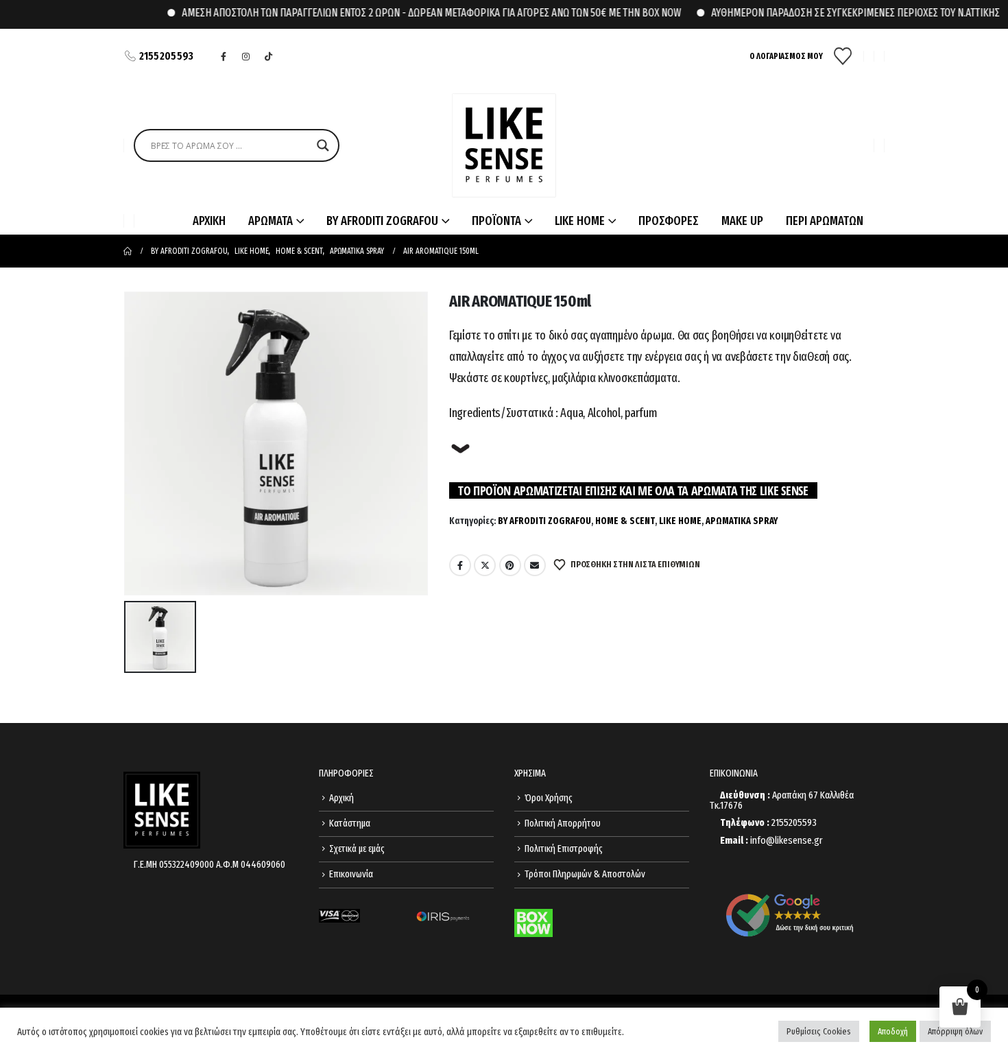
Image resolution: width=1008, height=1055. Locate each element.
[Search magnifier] (323, 145)
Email (535, 565)
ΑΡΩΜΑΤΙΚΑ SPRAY (742, 521)
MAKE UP (742, 220)
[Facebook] (223, 56)
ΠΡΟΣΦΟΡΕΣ (668, 220)
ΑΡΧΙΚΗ (209, 220)
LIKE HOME (680, 521)
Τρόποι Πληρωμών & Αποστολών (585, 874)
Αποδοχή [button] (893, 1031)
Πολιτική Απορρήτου (563, 823)
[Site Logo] (504, 145)
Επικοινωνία (351, 874)
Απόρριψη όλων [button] (955, 1031)
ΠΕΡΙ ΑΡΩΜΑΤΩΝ (824, 220)
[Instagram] (246, 56)
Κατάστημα (349, 823)
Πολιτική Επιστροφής (564, 849)
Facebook (460, 565)
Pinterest (510, 565)
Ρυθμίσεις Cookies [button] (819, 1031)
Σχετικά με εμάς (357, 849)
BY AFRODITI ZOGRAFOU (544, 521)
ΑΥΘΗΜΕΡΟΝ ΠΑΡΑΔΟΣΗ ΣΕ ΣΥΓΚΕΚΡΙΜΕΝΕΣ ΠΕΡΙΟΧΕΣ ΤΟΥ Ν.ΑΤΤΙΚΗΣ (830, 12)
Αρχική (341, 798)
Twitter (485, 565)
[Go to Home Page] (127, 251)
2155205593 (166, 55)
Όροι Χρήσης (549, 798)
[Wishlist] (843, 56)
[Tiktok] (268, 56)
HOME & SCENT (625, 521)
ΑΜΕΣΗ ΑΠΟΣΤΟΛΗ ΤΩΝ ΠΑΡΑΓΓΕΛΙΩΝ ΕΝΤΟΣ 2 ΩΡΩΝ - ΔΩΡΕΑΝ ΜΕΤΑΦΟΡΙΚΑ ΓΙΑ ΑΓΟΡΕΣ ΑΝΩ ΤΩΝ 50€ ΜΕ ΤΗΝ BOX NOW (406, 12)
